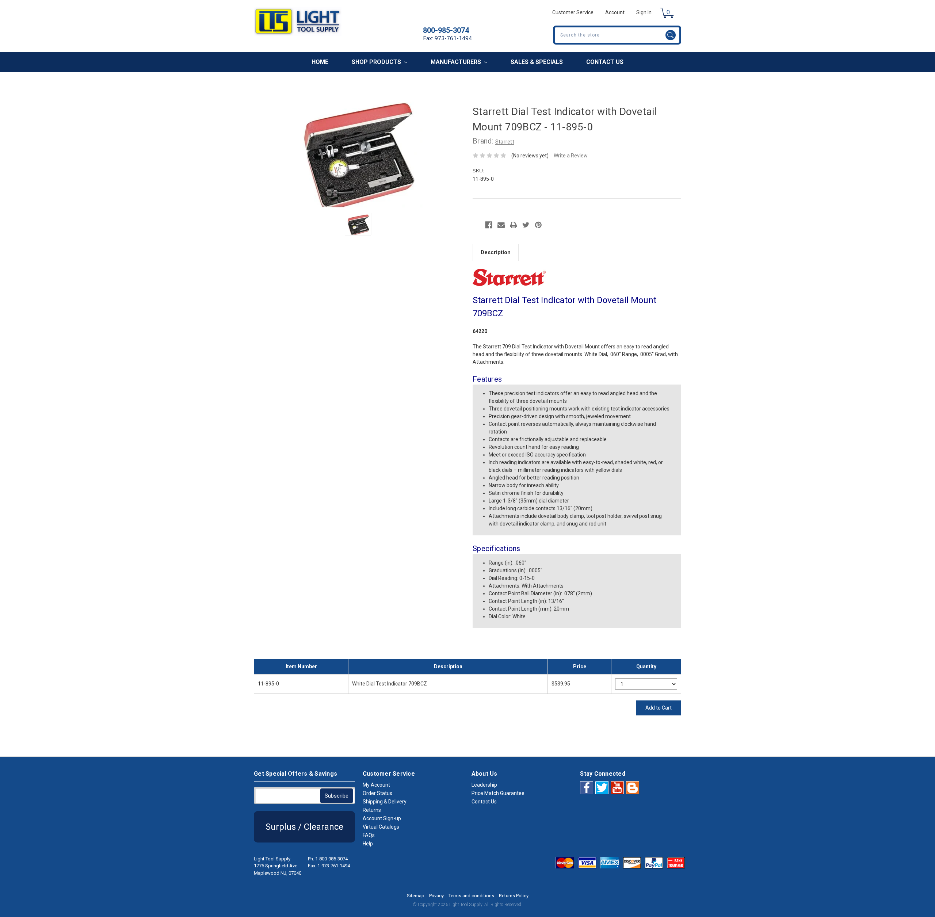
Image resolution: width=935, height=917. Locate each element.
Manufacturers (456, 61)
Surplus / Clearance (304, 827)
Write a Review (571, 155)
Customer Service (573, 12)
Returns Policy (513, 895)
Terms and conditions (471, 895)
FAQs (369, 835)
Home (320, 61)
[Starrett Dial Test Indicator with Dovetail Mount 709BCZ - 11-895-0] (358, 224)
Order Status (377, 793)
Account (615, 12)
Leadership (484, 785)
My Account (376, 785)
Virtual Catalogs (381, 827)
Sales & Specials (537, 61)
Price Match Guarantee (498, 793)
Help (368, 844)
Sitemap (415, 895)
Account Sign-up (382, 818)
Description (496, 252)
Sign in (644, 12)
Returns (372, 810)
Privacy (436, 895)
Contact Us (604, 61)
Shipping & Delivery (385, 802)
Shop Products (377, 61)
